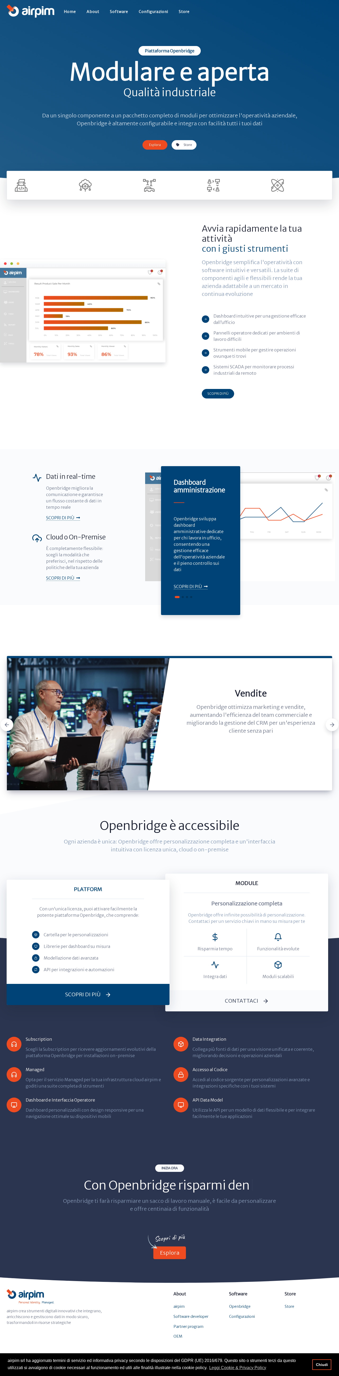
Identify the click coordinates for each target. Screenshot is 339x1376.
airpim (179, 1306)
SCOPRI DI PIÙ (218, 394)
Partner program (188, 1326)
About (93, 11)
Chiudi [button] (322, 1365)
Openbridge (240, 1306)
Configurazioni (153, 11)
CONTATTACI (241, 1000)
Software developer (190, 1316)
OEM (177, 1336)
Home (70, 11)
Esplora (155, 145)
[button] (177, 597)
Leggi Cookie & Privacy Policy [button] (237, 1367)
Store (184, 11)
